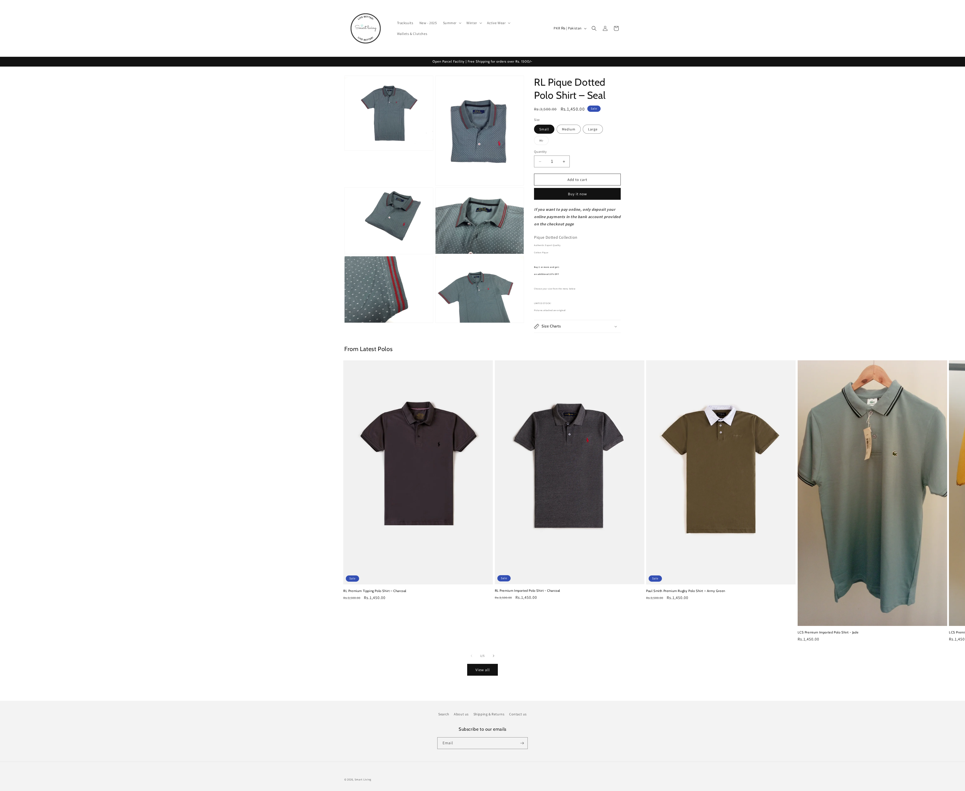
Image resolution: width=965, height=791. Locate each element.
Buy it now (577, 193)
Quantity (540, 152)
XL (544, 141)
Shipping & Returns (489, 714)
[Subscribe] (521, 743)
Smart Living (363, 779)
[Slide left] (471, 655)
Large (593, 129)
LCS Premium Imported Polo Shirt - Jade (828, 632)
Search (443, 714)
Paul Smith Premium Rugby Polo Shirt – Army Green (685, 591)
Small (544, 129)
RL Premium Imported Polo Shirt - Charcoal (527, 590)
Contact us (518, 714)
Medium (568, 129)
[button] (452, 23)
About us (461, 714)
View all (482, 669)
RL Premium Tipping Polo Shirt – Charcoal (374, 591)
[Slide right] (493, 655)
